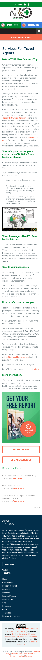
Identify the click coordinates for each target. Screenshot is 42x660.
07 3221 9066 (12, 25)
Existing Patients (9, 596)
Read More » (18, 478)
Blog (4, 603)
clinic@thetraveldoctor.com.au (15, 118)
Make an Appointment (21, 37)
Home (4, 579)
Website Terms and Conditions (23, 654)
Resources (6, 606)
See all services (21, 459)
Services (6, 589)
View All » (36, 507)
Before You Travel (9, 586)
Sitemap (28, 656)
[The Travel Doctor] (21, 20)
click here (35, 369)
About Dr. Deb (21, 449)
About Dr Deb (7, 599)
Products (6, 593)
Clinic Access (7, 582)
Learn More (9, 564)
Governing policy (17, 656)
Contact (5, 609)
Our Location (33, 25)
